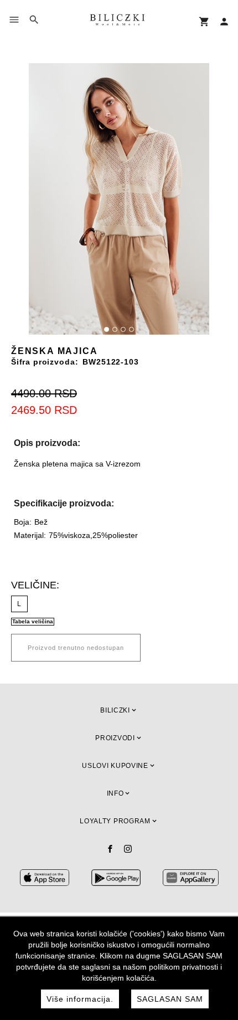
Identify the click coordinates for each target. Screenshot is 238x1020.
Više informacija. (79, 999)
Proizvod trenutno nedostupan (76, 647)
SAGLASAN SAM (170, 999)
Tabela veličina (32, 621)
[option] (119, 199)
